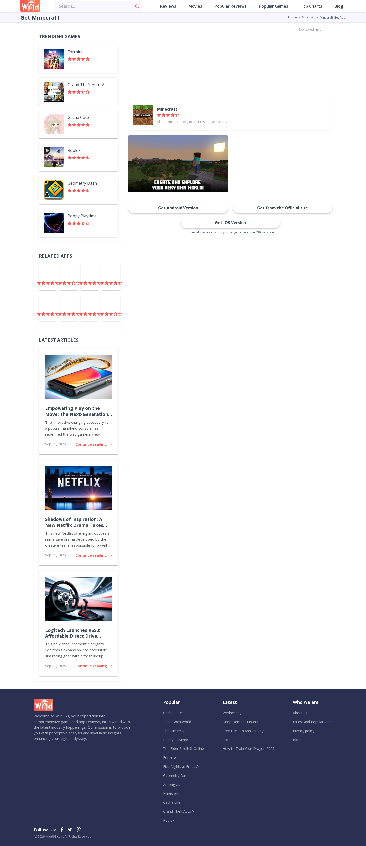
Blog (339, 6)
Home (292, 17)
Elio (225, 739)
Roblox (168, 820)
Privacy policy (303, 730)
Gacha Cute (172, 712)
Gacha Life (171, 802)
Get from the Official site (282, 208)
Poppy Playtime (175, 739)
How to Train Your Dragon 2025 (248, 748)
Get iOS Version (230, 222)
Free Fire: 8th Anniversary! (243, 730)
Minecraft (308, 17)
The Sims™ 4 (173, 730)
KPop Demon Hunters (240, 721)
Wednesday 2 (233, 712)
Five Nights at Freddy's (181, 766)
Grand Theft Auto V (178, 811)
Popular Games (273, 6)
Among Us (171, 784)
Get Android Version (178, 208)
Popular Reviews (230, 6)
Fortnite (169, 757)
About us (300, 712)
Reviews (168, 6)
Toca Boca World (177, 721)
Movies (195, 6)
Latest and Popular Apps (312, 721)
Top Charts (311, 6)
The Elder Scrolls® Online (183, 748)
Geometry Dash (176, 775)
